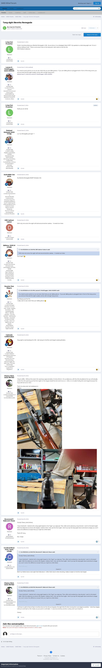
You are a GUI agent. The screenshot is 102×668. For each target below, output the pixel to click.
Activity (12, 8)
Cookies (62, 656)
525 (10, 534)
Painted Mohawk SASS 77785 (9, 132)
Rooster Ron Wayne (9, 287)
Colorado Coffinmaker (9, 336)
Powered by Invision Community (51, 659)
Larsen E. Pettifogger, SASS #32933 (9, 69)
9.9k (10, 148)
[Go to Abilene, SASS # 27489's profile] (9, 252)
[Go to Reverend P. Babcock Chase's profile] (9, 526)
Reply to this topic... (16, 634)
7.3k (10, 261)
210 (10, 57)
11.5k (10, 350)
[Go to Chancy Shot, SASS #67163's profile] (9, 383)
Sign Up (97, 3)
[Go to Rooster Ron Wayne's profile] (9, 293)
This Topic (93, 8)
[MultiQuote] (18, 61)
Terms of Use (22, 666)
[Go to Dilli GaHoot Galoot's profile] (9, 227)
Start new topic (76, 34)
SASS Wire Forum (8, 3)
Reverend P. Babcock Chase (9, 520)
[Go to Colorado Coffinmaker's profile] (9, 342)
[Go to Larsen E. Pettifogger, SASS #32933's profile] (9, 76)
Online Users (32, 12)
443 (10, 236)
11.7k (10, 84)
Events (10, 12)
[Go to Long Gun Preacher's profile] (4, 28)
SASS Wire (19, 28)
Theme (39, 656)
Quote (22, 61)
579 (10, 391)
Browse (5, 8)
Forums (3, 12)
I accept (96, 665)
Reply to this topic (92, 34)
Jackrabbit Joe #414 (9, 175)
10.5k (10, 302)
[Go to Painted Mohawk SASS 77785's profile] (9, 139)
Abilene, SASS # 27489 (9, 246)
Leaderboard (41, 12)
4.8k (10, 565)
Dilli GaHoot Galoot (9, 221)
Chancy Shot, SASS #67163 (9, 377)
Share (84, 28)
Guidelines (17, 12)
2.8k (10, 190)
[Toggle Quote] (19, 249)
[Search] (99, 8)
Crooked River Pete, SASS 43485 (9, 549)
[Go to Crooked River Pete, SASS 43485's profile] (9, 557)
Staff (24, 12)
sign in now (39, 626)
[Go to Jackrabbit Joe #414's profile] (9, 182)
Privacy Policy (47, 656)
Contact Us (56, 656)
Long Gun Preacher (15, 27)
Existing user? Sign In (84, 3)
